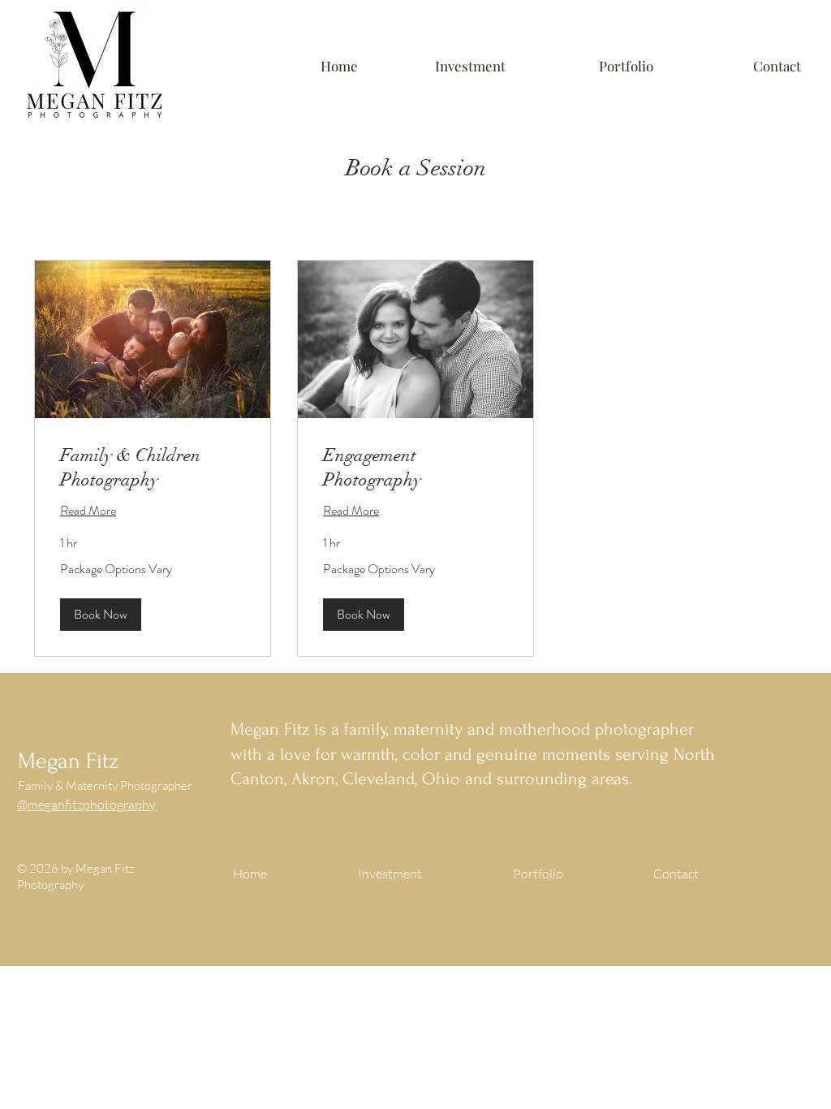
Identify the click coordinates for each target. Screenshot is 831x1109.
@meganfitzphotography (86, 804)
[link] (152, 467)
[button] (444, 65)
